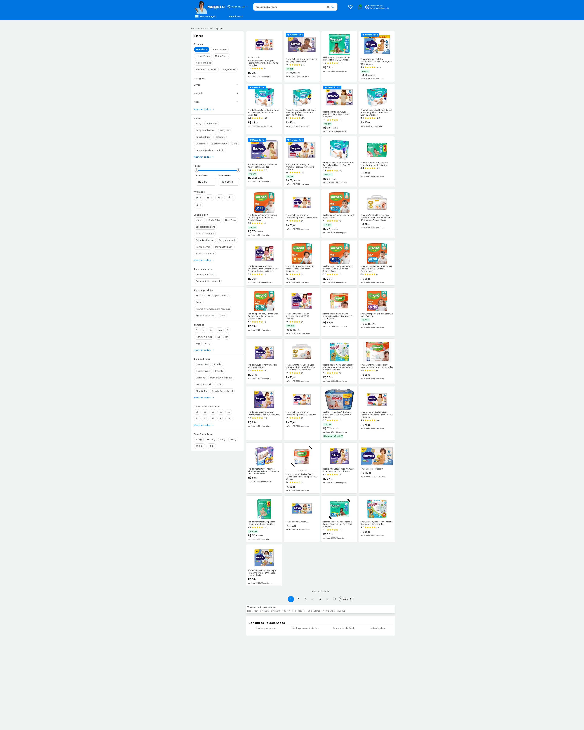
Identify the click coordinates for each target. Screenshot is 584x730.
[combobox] (295, 7)
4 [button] (313, 599)
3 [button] (305, 599)
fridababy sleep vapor (266, 628)
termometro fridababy (344, 628)
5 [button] (320, 599)
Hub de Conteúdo (296, 611)
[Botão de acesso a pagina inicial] (209, 7)
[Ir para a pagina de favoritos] (350, 7)
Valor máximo (225, 176)
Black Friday (252, 611)
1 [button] (291, 599)
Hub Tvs (341, 611)
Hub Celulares (313, 611)
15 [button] (334, 599)
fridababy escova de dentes (305, 628)
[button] (328, 7)
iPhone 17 (264, 611)
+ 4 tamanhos (301, 470)
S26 (284, 611)
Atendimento (235, 16)
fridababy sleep (377, 628)
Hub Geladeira (328, 611)
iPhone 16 (275, 611)
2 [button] (298, 599)
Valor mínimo (202, 176)
